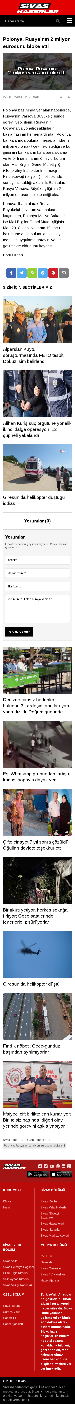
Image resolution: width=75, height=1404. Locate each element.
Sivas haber (50, 1331)
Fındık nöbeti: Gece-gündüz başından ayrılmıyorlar (31, 1049)
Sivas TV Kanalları (53, 1274)
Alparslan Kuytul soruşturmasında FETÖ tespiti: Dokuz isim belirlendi (34, 355)
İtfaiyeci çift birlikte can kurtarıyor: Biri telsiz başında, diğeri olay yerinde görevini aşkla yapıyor (37, 1120)
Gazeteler (47, 1262)
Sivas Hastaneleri (52, 1224)
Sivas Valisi (10, 1261)
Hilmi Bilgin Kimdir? (15, 1273)
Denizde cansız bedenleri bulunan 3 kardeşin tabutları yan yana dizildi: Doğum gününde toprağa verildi (36, 709)
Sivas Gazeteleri (51, 1268)
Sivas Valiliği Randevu (17, 1285)
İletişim (7, 1207)
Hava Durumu (12, 1306)
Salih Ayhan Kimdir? (16, 1279)
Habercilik (9, 1318)
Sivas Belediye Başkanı (18, 1267)
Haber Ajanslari (50, 1280)
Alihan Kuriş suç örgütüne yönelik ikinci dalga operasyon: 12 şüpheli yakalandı (37, 429)
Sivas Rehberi (50, 1201)
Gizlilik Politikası (14, 1381)
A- (69, 97)
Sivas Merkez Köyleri (55, 1236)
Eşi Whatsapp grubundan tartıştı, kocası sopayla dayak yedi (36, 777)
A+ (62, 97)
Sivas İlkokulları (51, 1230)
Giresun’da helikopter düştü (31, 984)
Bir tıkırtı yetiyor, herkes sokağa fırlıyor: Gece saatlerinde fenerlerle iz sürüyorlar (35, 916)
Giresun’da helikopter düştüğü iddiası (34, 500)
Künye (7, 1201)
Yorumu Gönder (19, 632)
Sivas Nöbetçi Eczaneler (50, 1215)
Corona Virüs (11, 1312)
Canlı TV (46, 1256)
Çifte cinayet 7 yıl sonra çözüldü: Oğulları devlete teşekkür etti (36, 845)
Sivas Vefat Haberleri (54, 1207)
